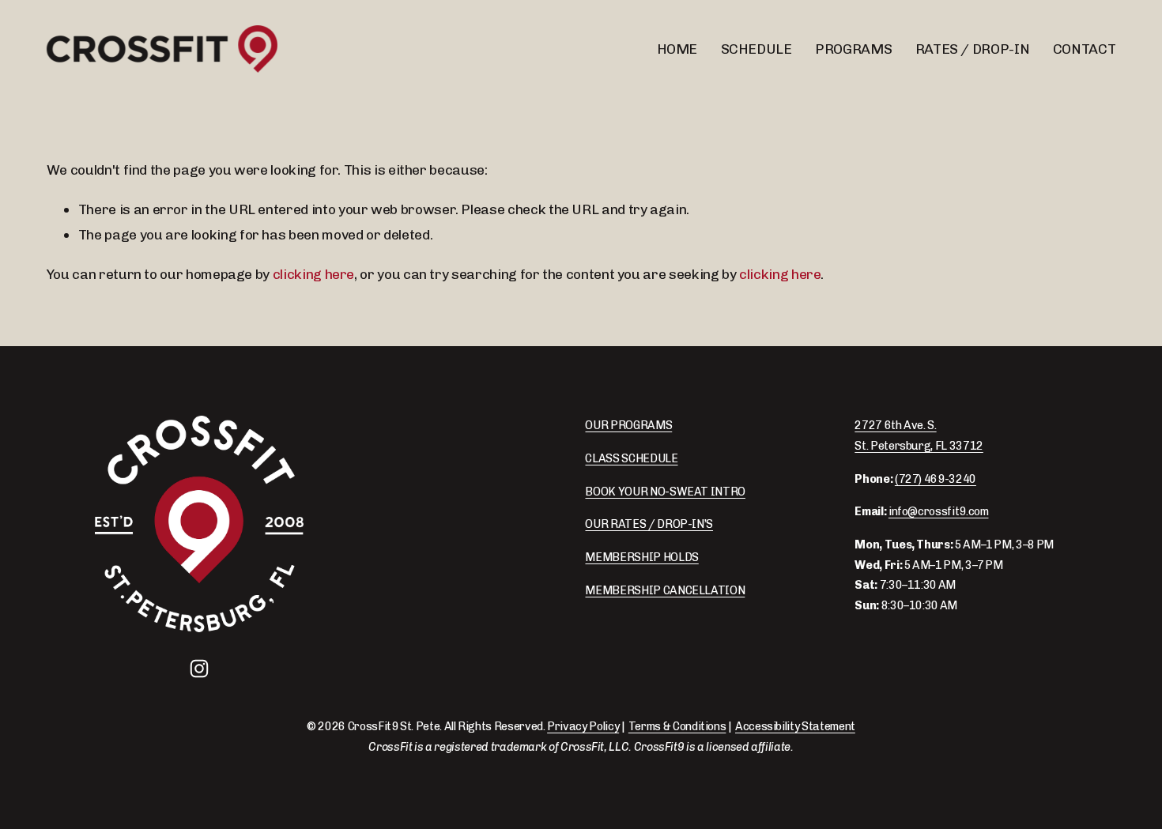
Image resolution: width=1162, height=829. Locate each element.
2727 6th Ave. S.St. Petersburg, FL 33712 (919, 436)
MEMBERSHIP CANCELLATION (665, 590)
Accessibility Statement (795, 726)
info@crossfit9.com (938, 511)
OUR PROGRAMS (628, 425)
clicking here (313, 274)
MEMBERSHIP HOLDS (641, 557)
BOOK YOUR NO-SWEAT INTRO (665, 492)
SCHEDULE (756, 48)
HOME (677, 48)
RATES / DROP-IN (972, 48)
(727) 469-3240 (935, 479)
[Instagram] (199, 668)
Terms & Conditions (677, 726)
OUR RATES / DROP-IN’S (649, 524)
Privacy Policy (583, 726)
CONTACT (1084, 48)
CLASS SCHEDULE (631, 458)
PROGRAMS (853, 48)
